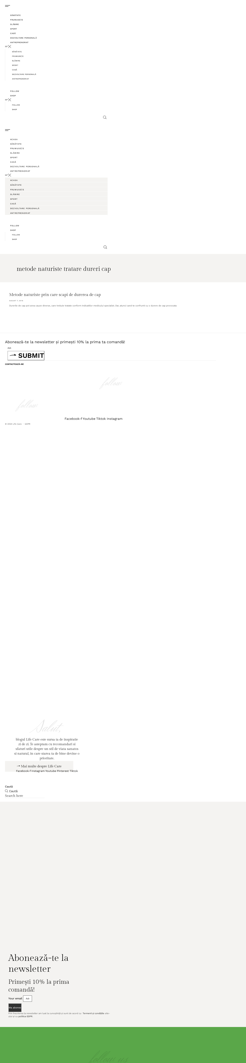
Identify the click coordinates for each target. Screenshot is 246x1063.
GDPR (28, 424)
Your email (15, 1017)
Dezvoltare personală (23, 38)
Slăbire (14, 24)
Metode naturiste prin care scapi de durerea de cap (55, 294)
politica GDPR (25, 1035)
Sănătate (15, 15)
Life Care (17, 424)
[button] (57, 46)
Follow (14, 91)
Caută (9, 805)
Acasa (14, 139)
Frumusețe (16, 20)
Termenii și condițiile (93, 1032)
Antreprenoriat (19, 42)
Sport (13, 29)
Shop (13, 96)
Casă (13, 33)
